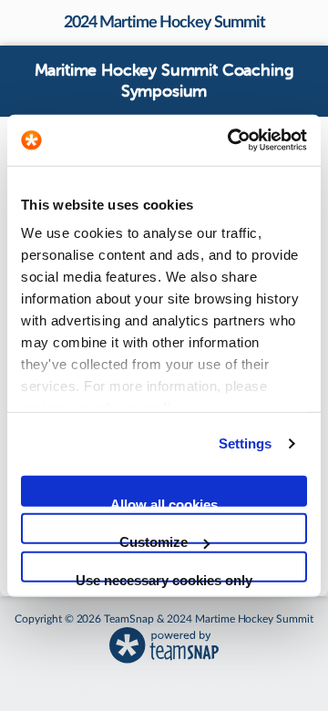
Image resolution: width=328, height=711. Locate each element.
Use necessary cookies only (164, 577)
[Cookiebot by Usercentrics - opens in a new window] (231, 140)
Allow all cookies (164, 501)
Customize (153, 539)
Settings (245, 443)
